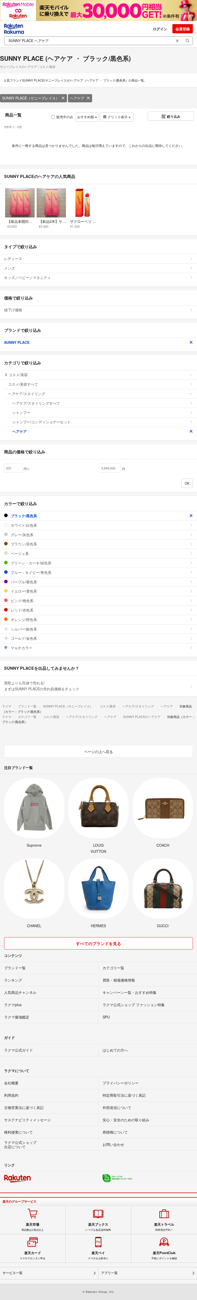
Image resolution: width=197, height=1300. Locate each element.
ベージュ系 (19, 553)
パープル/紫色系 (23, 581)
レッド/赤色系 (21, 610)
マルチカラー (21, 647)
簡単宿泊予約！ (164, 1227)
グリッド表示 (117, 116)
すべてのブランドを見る (98, 943)
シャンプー (21, 412)
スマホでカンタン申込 (32, 1255)
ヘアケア (77, 98)
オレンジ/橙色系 (23, 619)
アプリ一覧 (109, 1273)
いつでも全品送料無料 (98, 1227)
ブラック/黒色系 (23, 515)
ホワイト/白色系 (23, 525)
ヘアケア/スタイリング (26, 393)
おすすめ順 (86, 116)
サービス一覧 (13, 1273)
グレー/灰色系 (21, 534)
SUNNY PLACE (16, 342)
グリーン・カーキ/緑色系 (30, 562)
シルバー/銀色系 (23, 629)
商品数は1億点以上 (33, 1227)
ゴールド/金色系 (23, 638)
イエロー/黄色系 (23, 591)
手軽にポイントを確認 (164, 1255)
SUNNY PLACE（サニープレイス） (30, 98)
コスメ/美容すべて (23, 384)
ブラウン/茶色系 (23, 543)
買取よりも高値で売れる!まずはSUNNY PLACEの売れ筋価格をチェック (41, 686)
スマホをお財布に (98, 1255)
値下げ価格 (13, 309)
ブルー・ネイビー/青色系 (30, 572)
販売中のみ (64, 116)
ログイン (160, 28)
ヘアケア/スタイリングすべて (36, 403)
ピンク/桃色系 (21, 600)
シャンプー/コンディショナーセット (41, 421)
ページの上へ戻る (98, 751)
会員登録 (182, 28)
